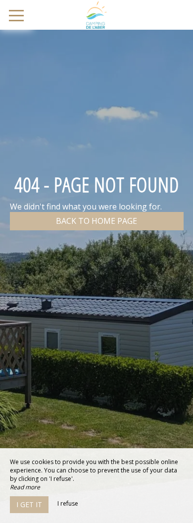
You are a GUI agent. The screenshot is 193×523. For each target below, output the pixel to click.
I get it (29, 504)
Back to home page (96, 220)
